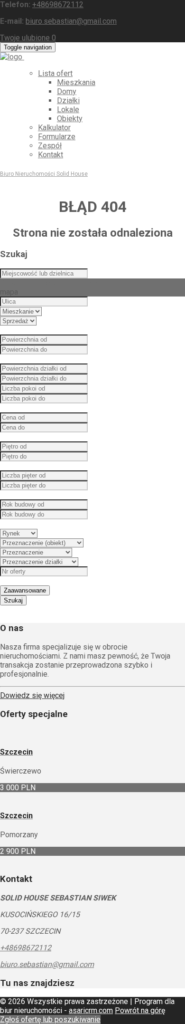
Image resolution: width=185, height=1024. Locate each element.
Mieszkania (76, 82)
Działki (68, 100)
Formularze (56, 136)
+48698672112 (57, 4)
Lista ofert (55, 73)
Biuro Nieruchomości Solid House (44, 174)
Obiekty (70, 118)
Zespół (50, 145)
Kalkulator (54, 127)
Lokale (68, 109)
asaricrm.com (91, 1010)
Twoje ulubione (28, 37)
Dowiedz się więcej (32, 695)
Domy (66, 91)
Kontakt (50, 154)
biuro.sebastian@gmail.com (71, 21)
